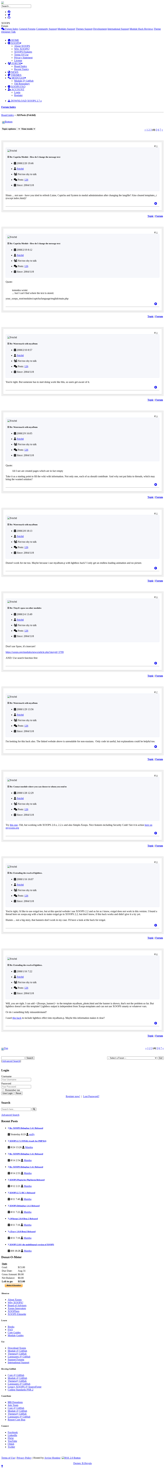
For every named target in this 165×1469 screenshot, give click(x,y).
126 (26, 179)
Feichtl (20, 168)
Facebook (13, 1432)
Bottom (8, 121)
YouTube (12, 1441)
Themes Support (84, 29)
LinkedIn (12, 1435)
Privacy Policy (24, 1457)
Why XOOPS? (22, 49)
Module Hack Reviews (141, 29)
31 (157, 146)
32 (157, 232)
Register (18, 95)
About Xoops (15, 1299)
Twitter (11, 1446)
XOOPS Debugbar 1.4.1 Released (24, 1206)
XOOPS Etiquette (17, 1314)
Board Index (20, 66)
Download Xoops (17, 1348)
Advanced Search (11, 1061)
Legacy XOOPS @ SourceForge (24, 1386)
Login (17, 92)
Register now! (73, 1096)
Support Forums (16, 1359)
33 (157, 333)
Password (6, 1083)
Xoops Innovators (17, 1308)
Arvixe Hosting (52, 1457)
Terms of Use (8, 1457)
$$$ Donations (15, 1402)
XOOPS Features (23, 51)
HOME (15, 40)
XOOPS (15, 43)
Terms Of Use (21, 54)
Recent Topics (21, 69)
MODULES (17, 78)
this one (14, 825)
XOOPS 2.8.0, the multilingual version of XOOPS (31, 1244)
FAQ (10, 1329)
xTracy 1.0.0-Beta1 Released (22, 1231)
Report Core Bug (16, 1419)
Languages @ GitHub (19, 1356)
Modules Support (66, 29)
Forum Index (11, 29)
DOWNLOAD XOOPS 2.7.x (26, 100)
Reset (18, 1093)
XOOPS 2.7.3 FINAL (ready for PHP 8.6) (27, 1141)
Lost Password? (91, 1096)
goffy (32, 1134)
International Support (118, 29)
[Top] (155, 203)
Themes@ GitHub (17, 1353)
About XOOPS (22, 46)
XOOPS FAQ (17, 86)
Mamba (29, 1147)
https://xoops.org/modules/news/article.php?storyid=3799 (35, 652)
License (18, 60)
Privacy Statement (23, 57)
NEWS (14, 72)
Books (11, 1326)
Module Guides (16, 1335)
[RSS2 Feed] (71, 1457)
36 (157, 597)
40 (157, 954)
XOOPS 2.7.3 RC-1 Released (22, 1192)
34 (157, 416)
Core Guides (14, 1332)
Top (6, 1048)
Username (6, 1076)
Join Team (13, 1405)
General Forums (27, 29)
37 (157, 692)
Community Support (46, 29)
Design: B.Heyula (82, 1463)
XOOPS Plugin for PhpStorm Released (26, 1180)
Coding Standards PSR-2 (20, 1389)
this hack (16, 1018)
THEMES (15, 75)
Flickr (11, 1438)
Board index (7, 115)
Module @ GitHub (24, 80)
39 (157, 862)
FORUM (16, 63)
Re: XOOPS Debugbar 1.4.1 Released (26, 1128)
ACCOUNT (17, 89)
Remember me (12, 1090)
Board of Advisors (17, 1305)
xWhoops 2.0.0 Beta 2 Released (23, 1218)
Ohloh (11, 1444)
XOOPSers (13, 1311)
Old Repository (22, 83)
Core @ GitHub (16, 1375)
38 (157, 776)
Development (100, 29)
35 (157, 514)
